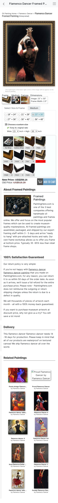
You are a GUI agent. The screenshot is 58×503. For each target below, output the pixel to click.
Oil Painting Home (9, 14)
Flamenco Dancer (26, 14)
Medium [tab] (34, 108)
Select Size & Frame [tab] (14, 108)
